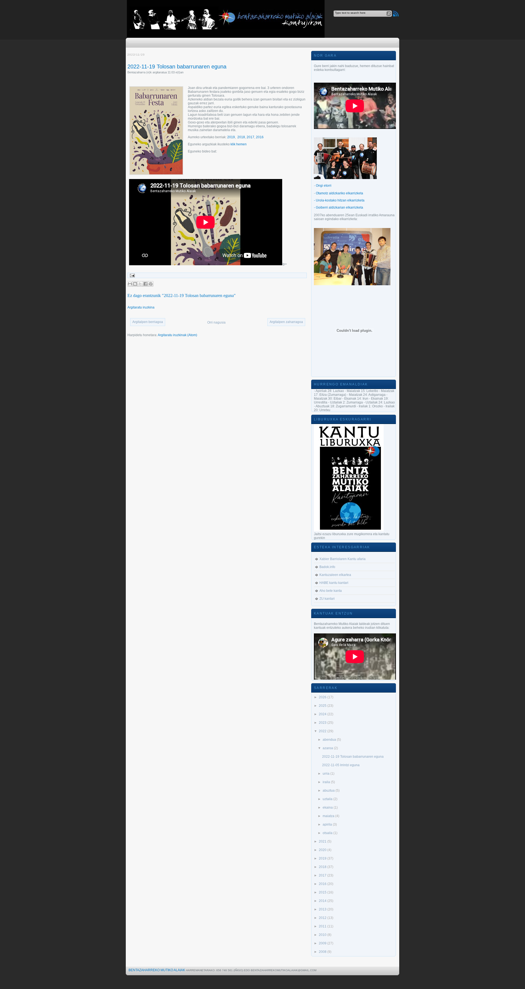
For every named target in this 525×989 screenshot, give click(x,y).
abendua (330, 740)
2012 (323, 918)
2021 (323, 841)
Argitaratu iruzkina (140, 307)
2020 (323, 850)
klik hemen (239, 144)
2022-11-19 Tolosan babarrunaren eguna (176, 67)
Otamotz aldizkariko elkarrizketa (339, 193)
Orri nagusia (216, 322)
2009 (323, 943)
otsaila (328, 833)
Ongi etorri (323, 186)
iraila (327, 782)
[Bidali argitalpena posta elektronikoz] (131, 275)
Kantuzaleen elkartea (335, 575)
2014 (323, 901)
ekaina (328, 807)
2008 (323, 952)
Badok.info (327, 567)
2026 (323, 697)
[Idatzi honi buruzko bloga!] (135, 284)
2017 (250, 137)
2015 (323, 892)
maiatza (329, 816)
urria (326, 773)
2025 (323, 706)
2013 (323, 909)
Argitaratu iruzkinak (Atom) (177, 335)
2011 (323, 926)
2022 (323, 731)
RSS (396, 13)
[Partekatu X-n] (140, 284)
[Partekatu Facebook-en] (145, 284)
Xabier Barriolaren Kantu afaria (342, 559)
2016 (260, 137)
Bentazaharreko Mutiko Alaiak (157, 970)
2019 (231, 137)
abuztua (329, 790)
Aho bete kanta (330, 591)
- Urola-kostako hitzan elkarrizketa (339, 200)
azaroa (328, 748)
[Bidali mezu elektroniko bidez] (130, 284)
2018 (241, 137)
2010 (323, 935)
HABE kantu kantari (333, 583)
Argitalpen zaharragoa (286, 322)
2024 (323, 714)
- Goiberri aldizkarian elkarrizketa (338, 207)
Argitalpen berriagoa (147, 322)
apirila (328, 824)
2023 (323, 723)
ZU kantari (327, 599)
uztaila (328, 799)
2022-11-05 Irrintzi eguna (341, 765)
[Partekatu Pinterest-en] (150, 284)
